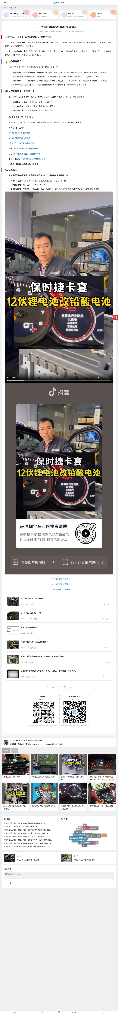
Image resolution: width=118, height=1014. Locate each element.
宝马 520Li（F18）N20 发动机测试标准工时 (21, 827)
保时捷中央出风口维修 (12, 777)
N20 (92, 844)
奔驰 (31, 648)
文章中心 (75, 1013)
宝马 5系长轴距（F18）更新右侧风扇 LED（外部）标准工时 (27, 833)
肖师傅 (17, 741)
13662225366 (38, 189)
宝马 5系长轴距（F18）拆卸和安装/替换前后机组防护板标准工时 (28, 830)
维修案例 (12, 8)
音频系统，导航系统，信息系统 (98, 838)
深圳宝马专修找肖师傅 (21, 133)
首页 (5, 8)
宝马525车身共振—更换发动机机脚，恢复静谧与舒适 (43, 656)
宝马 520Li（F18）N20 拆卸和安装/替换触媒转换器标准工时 (27, 847)
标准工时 (94, 836)
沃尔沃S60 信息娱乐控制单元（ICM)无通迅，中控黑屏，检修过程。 (49, 671)
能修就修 (94, 840)
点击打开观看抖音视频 (61, 579)
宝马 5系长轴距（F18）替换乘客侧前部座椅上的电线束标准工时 (28, 843)
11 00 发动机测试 (79, 831)
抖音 (103, 1013)
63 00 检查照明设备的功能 (79, 839)
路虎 (32, 604)
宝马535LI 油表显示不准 (31, 613)
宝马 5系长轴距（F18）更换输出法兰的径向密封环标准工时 (26, 837)
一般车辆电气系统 (85, 826)
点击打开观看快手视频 (61, 584)
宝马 (31, 619)
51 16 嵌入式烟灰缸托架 (88, 845)
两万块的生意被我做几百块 (32, 598)
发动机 (78, 834)
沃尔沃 (33, 677)
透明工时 (80, 842)
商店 (43, 1013)
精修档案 (96, 830)
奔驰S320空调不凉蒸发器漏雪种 (34, 642)
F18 (93, 829)
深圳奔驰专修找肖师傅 (21, 138)
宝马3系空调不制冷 (29, 627)
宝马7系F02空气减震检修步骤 (44, 806)
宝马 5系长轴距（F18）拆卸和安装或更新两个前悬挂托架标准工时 (29, 840)
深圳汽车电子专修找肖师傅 (23, 143)
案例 (28, 604)
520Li (84, 844)
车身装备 (93, 833)
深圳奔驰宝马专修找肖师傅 (27, 148)
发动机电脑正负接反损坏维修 (43, 777)
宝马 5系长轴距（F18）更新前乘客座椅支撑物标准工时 (25, 823)
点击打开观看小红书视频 (61, 589)
